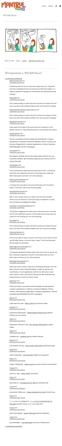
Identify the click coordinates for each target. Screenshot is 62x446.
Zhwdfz (12, 349)
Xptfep (12, 331)
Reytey (12, 396)
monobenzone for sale (27, 383)
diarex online (29, 303)
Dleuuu (12, 358)
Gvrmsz (12, 407)
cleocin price (28, 364)
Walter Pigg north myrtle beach (19, 246)
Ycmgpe (12, 368)
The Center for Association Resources (21, 206)
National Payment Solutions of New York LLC (23, 109)
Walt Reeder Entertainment (18, 261)
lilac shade (13, 220)
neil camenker (14, 165)
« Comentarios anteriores (13, 78)
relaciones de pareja (34, 61)
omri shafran (13, 150)
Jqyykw (12, 417)
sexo (43, 61)
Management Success (16, 121)
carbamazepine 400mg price (37, 313)
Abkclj (11, 319)
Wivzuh (12, 298)
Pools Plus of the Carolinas (17, 179)
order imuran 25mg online (34, 346)
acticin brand (25, 373)
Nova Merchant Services (17, 191)
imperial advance (15, 133)
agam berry (13, 281)
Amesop (12, 307)
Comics (24, 61)
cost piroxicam (28, 355)
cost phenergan (26, 422)
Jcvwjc (12, 386)
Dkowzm (12, 340)
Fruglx (11, 377)
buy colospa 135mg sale (38, 324)
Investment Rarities (15, 232)
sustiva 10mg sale (30, 413)
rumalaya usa (24, 336)
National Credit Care (16, 80)
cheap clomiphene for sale (36, 392)
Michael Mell (13, 98)
